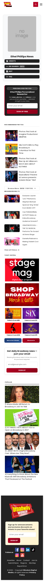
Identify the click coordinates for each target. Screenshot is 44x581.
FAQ (10, 77)
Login (29, 4)
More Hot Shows (13, 340)
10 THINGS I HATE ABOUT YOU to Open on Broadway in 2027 (20, 428)
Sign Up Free (22, 111)
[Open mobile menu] (41, 4)
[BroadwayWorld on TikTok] (33, 549)
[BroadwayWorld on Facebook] (17, 549)
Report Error (22, 566)
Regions (24, 563)
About (18, 560)
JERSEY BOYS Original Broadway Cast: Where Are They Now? (20, 452)
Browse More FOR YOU (20, 188)
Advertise (11, 560)
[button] (35, 4)
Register (23, 4)
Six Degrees (16, 66)
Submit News (13, 563)
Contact (26, 560)
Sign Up (14, 540)
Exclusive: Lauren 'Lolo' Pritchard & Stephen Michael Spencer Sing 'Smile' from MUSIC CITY (30, 201)
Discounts (31, 340)
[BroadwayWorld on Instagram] (22, 549)
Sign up (22, 370)
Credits (12, 61)
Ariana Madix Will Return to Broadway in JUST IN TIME (17, 405)
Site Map (32, 563)
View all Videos (10, 250)
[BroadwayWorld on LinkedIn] (28, 549)
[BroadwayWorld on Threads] (17, 555)
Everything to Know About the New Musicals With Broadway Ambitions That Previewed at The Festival (21, 476)
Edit (10, 71)
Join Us (34, 560)
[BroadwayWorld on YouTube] (22, 555)
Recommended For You (14, 125)
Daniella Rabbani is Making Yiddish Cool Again (30, 241)
